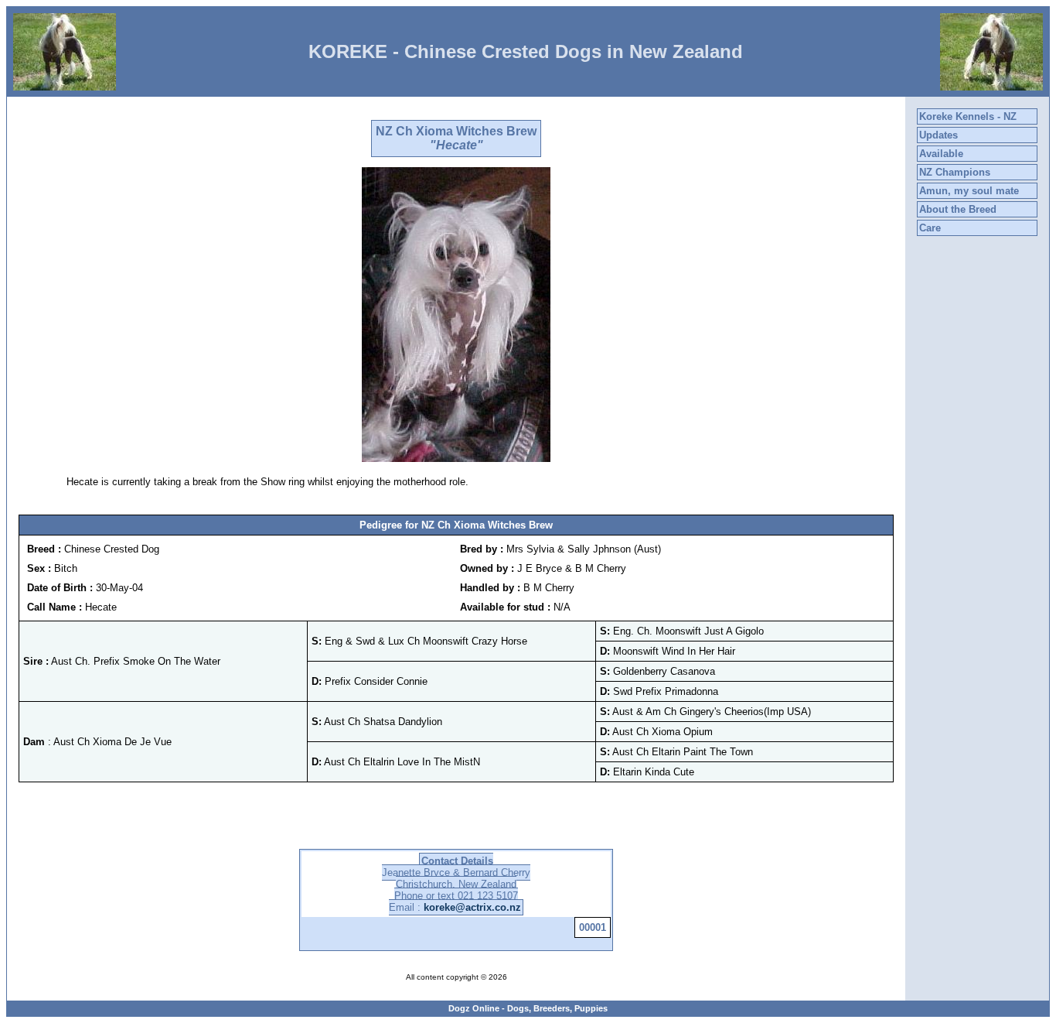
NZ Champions (954, 172)
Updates (938, 135)
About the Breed (957, 209)
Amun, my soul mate (969, 191)
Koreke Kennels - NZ (968, 116)
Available (941, 153)
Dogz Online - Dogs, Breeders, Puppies (528, 1008)
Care (930, 228)
